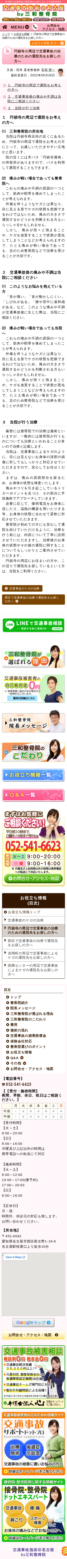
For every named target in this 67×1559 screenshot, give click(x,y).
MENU (17, 27)
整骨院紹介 (19, 1003)
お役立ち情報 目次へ (45, 43)
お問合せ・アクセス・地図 (32, 1069)
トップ (6, 34)
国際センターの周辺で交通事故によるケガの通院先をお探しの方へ (33, 970)
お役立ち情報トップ (24, 912)
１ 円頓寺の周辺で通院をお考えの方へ (34, 87)
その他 (16, 1063)
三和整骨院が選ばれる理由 (32, 1014)
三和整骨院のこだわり (28, 1019)
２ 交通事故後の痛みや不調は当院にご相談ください (34, 99)
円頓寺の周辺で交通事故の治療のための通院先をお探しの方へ (33, 930)
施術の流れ (19, 1030)
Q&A (15, 1058)
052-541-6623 (18, 1084)
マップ (30, 1322)
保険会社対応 (21, 1041)
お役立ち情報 (21, 34)
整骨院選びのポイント (28, 1047)
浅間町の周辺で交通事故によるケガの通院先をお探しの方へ (33, 955)
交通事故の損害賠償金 (28, 1036)
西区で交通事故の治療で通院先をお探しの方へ (32, 599)
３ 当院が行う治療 (23, 108)
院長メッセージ (23, 1008)
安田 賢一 (48, 69)
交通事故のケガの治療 (24, 588)
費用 (14, 1025)
